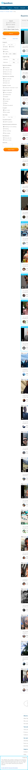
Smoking (7, 128)
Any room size (8, 78)
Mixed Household (9, 105)
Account (22, 8)
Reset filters (15, 38)
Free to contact (7, 140)
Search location (11, 27)
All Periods (7, 67)
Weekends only (8, 73)
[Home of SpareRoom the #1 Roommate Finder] (6, 2)
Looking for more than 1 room (11, 87)
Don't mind (7, 110)
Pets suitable (7, 133)
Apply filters (11, 149)
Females (6, 101)
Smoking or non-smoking (10, 126)
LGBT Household (8, 121)
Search (3, 8)
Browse (10, 8)
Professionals (8, 94)
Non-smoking (8, 130)
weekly (6, 46)
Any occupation (8, 92)
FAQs (25, 754)
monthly (12, 46)
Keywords (5, 143)
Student (6, 96)
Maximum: (5, 62)
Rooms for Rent (11, 22)
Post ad (16, 8)
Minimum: (5, 59)
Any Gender (7, 99)
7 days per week (8, 69)
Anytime (6, 51)
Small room (7, 82)
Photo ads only (7, 138)
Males (6, 103)
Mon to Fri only (8, 71)
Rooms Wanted (11, 24)
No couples (7, 112)
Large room (7, 80)
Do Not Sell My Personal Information (9, 767)
